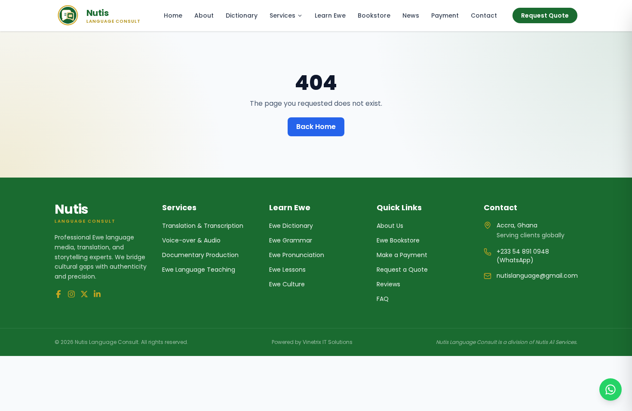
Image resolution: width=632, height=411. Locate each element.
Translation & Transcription (202, 225)
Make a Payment (402, 255)
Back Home (316, 127)
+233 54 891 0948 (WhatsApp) (523, 255)
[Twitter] (84, 294)
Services (282, 15)
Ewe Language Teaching (198, 269)
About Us (390, 225)
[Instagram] (71, 294)
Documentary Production (200, 255)
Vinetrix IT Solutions (328, 342)
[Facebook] (58, 294)
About (204, 15)
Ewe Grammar (290, 240)
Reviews (388, 284)
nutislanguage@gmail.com (537, 275)
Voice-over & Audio (191, 240)
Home (173, 15)
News (410, 15)
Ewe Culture (287, 284)
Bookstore (374, 15)
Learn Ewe (330, 15)
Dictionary (242, 15)
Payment (445, 15)
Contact (484, 15)
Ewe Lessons (287, 269)
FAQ (383, 298)
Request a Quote (402, 269)
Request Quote (545, 15)
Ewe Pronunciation (296, 255)
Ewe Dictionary (291, 225)
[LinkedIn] (97, 294)
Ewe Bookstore (398, 240)
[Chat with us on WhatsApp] (610, 389)
